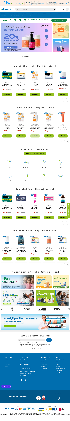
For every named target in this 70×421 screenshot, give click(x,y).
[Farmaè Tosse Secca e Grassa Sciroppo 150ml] (63, 198)
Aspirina (7, 82)
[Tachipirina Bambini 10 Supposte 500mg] (49, 198)
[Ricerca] (54, 9)
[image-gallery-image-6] (47, 309)
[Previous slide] (21, 56)
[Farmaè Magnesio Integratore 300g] (63, 75)
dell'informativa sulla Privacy (33, 342)
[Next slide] (32, 56)
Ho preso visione (29, 342)
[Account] (63, 9)
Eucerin (35, 82)
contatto (29, 373)
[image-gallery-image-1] (62, 309)
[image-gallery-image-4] (17, 309)
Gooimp (49, 247)
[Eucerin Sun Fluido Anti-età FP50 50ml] (21, 117)
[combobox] (35, 9)
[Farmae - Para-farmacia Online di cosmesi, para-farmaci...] (17, 282)
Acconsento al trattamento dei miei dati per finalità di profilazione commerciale (33, 349)
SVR (63, 124)
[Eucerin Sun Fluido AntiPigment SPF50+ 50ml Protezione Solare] (35, 75)
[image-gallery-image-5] (32, 309)
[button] (22, 56)
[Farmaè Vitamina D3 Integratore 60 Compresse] (7, 240)
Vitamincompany (21, 247)
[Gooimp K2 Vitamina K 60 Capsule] (49, 240)
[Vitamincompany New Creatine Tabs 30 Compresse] (21, 240)
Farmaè (63, 82)
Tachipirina (35, 205)
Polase (21, 82)
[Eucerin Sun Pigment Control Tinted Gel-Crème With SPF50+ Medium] (49, 117)
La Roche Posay (35, 124)
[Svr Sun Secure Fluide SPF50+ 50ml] (63, 117)
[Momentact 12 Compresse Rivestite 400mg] (21, 198)
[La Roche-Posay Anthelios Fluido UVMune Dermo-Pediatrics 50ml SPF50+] (35, 117)
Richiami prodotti (23, 375)
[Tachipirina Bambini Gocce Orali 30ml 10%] (35, 198)
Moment (21, 205)
